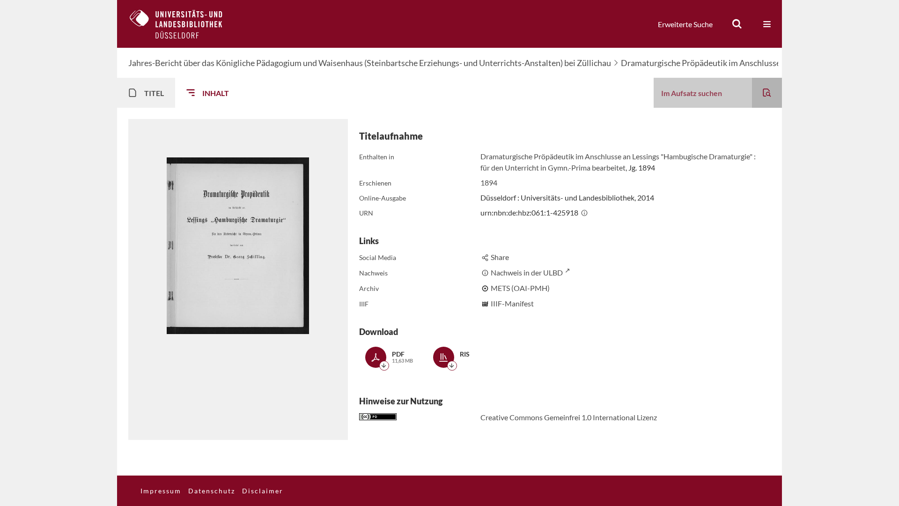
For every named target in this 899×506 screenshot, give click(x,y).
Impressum (160, 491)
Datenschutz (211, 491)
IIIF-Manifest (512, 303)
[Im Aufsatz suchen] (767, 93)
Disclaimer (262, 491)
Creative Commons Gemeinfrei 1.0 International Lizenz (568, 417)
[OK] (737, 24)
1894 (488, 182)
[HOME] (183, 24)
